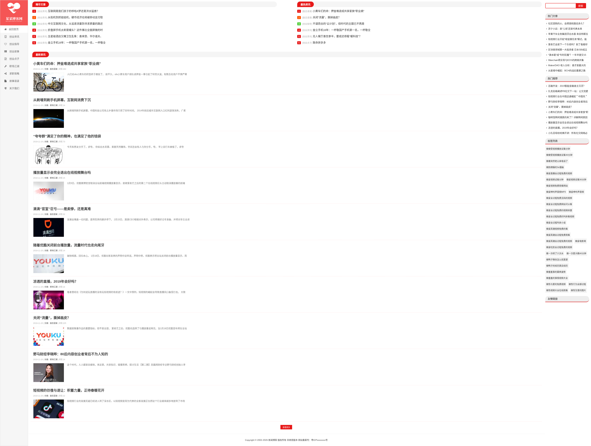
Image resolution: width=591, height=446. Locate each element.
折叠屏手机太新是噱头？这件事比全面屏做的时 (68, 30)
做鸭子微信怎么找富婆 (557, 259)
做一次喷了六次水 (554, 253)
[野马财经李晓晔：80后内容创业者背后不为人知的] (48, 373)
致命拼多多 (312, 42)
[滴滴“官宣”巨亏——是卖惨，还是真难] (48, 228)
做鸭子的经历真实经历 (557, 265)
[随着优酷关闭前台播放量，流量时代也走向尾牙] (48, 264)
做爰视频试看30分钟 (576, 179)
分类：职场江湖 (50, 105)
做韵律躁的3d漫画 (555, 167)
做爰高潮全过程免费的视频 (559, 241)
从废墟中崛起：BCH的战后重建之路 (566, 70)
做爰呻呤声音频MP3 (556, 192)
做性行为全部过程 (577, 284)
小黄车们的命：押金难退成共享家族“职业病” (331, 11)
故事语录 (14, 81)
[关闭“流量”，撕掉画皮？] (48, 337)
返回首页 (14, 29)
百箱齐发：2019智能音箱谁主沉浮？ (566, 86)
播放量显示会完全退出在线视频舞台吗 (62, 172)
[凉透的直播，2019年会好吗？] (48, 300)
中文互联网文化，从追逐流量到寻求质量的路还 (68, 23)
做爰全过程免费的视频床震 (559, 210)
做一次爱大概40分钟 (576, 253)
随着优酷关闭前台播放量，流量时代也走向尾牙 (68, 245)
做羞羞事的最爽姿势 (556, 272)
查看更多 (286, 427)
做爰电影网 (580, 241)
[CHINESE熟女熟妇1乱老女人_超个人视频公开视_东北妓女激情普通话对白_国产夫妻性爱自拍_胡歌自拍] (14, 12)
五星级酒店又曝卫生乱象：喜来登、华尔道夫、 (68, 36)
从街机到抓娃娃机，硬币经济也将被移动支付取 (68, 17)
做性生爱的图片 (578, 290)
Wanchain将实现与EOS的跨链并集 (566, 60)
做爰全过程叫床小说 (556, 222)
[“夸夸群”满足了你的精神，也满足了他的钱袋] (48, 155)
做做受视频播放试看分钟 (558, 149)
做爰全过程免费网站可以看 (559, 204)
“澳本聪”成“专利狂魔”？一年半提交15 (567, 55)
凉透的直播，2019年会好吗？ (55, 281)
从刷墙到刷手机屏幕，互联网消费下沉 (62, 100)
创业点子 (14, 59)
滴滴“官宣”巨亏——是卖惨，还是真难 (62, 209)
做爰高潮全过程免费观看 (558, 235)
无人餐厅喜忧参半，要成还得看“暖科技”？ (330, 36)
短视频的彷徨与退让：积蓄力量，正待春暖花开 (68, 390)
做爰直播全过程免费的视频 (559, 173)
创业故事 (14, 51)
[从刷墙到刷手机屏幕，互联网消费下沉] (48, 119)
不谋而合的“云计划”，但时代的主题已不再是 (331, 23)
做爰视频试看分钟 (554, 179)
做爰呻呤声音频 (576, 192)
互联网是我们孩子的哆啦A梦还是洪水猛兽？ (66, 11)
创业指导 (14, 44)
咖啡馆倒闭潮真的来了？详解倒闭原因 (567, 117)
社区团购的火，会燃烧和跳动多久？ (566, 23)
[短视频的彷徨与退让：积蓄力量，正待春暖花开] (48, 409)
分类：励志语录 (50, 69)
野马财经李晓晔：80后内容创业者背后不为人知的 (70, 354)
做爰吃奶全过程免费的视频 (559, 247)
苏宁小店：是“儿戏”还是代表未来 (565, 28)
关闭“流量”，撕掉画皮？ (319, 17)
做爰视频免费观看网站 (557, 185)
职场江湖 (14, 66)
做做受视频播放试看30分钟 (559, 155)
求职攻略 (14, 73)
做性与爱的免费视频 (556, 284)
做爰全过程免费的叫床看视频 (560, 216)
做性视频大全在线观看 (557, 290)
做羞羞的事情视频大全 (557, 278)
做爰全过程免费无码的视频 (559, 198)
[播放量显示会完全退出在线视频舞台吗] (48, 192)
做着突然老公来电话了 (557, 161)
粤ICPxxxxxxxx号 (319, 440)
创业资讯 (14, 36)
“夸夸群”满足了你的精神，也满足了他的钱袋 (67, 136)
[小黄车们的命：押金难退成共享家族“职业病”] (48, 83)
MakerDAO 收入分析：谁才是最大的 (567, 65)
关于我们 (14, 88)
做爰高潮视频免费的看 (557, 229)
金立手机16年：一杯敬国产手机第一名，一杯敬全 (70, 42)
